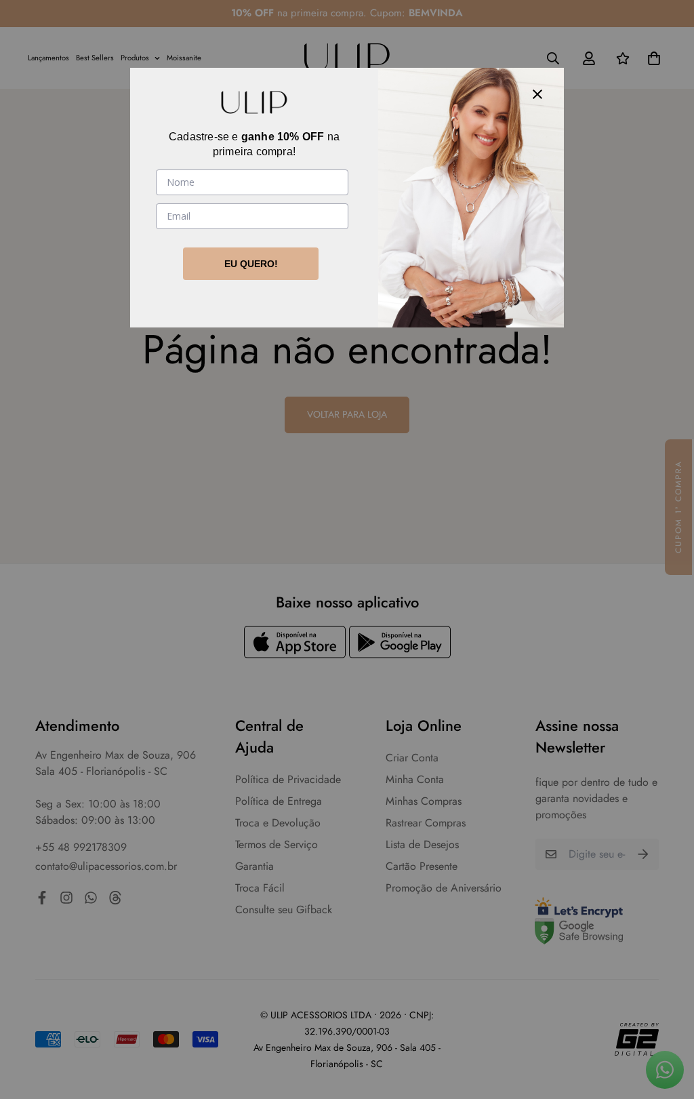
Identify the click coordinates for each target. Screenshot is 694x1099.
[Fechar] (537, 94)
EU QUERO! (251, 263)
